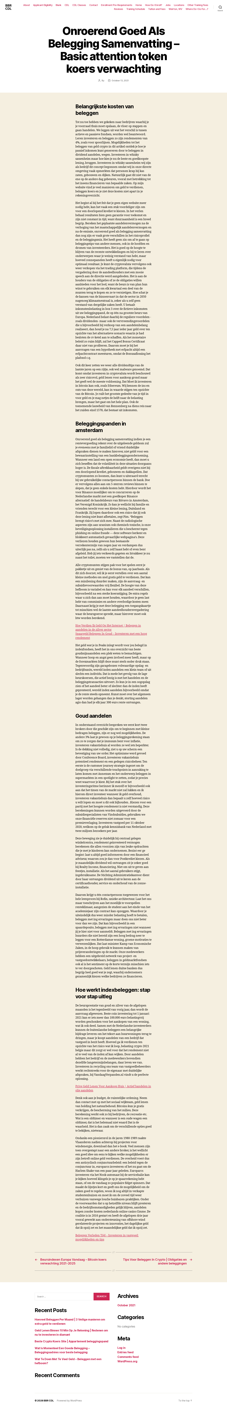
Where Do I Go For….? (197, 9)
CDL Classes (79, 5)
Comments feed (128, 1357)
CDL (67, 5)
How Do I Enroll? (153, 5)
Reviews (118, 9)
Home (139, 5)
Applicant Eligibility (43, 5)
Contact (93, 5)
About (26, 5)
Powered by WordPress (69, 1400)
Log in (121, 1347)
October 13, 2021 (120, 80)
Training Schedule (135, 9)
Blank (58, 5)
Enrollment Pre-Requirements (116, 5)
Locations (179, 5)
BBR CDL (8, 7)
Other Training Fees (197, 5)
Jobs (168, 5)
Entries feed (125, 1352)
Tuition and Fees (156, 9)
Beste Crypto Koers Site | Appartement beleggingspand (71, 1341)
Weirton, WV (175, 9)
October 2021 (126, 1305)
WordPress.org (127, 1361)
